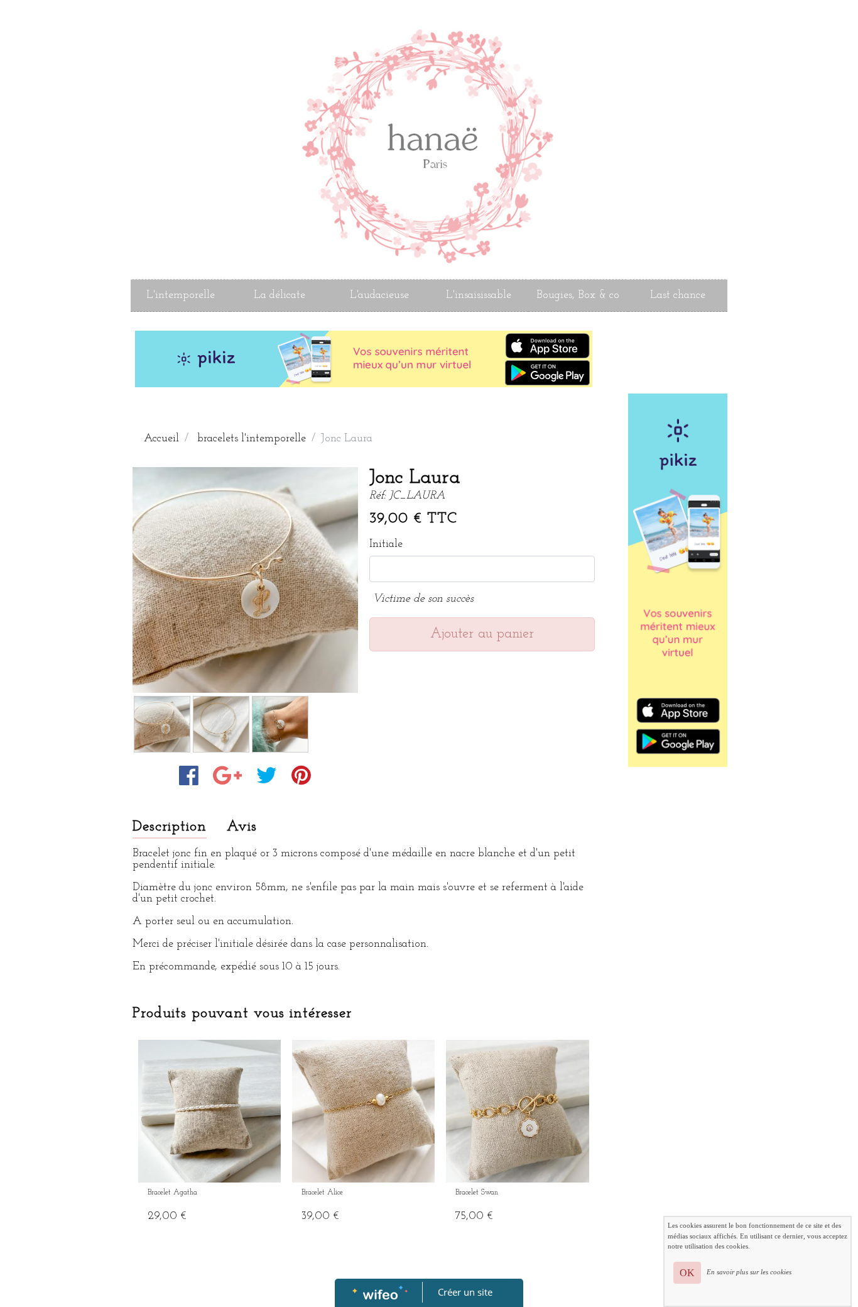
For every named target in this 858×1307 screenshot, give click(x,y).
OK (687, 1272)
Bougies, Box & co (577, 295)
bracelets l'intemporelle (251, 438)
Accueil (161, 438)
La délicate (279, 295)
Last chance (677, 295)
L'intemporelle (180, 295)
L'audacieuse (379, 295)
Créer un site (465, 1292)
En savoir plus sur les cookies (749, 1272)
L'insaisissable (478, 295)
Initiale (386, 544)
